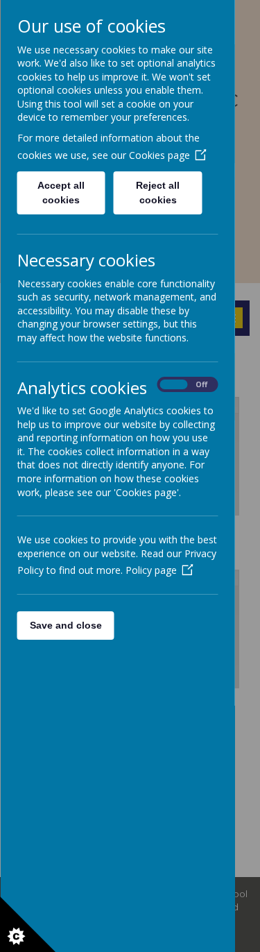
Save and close (65, 625)
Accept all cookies (61, 192)
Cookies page (158, 155)
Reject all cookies (158, 192)
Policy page (150, 570)
